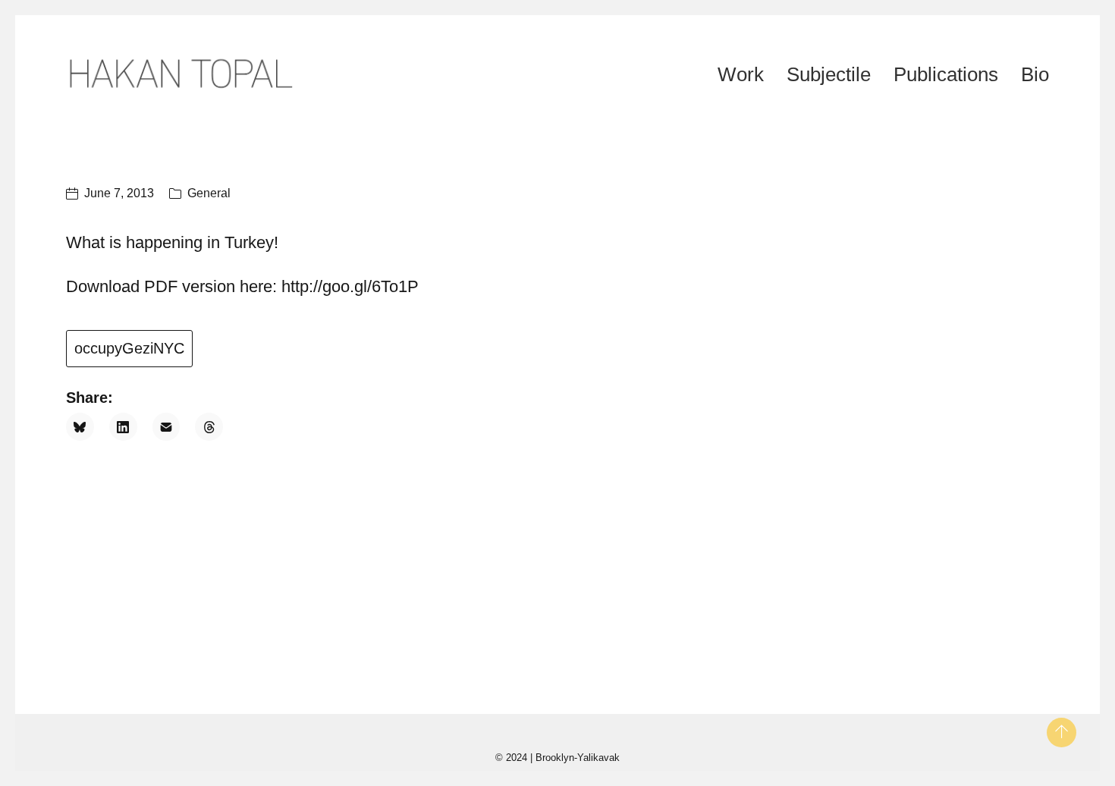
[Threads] (209, 427)
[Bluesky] (80, 427)
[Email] (166, 427)
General (209, 193)
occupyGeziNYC (129, 348)
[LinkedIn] (123, 427)
